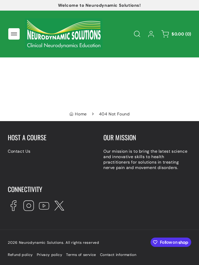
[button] (14, 34)
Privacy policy (49, 254)
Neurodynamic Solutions (41, 242)
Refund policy (20, 254)
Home (81, 114)
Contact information (118, 254)
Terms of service (81, 254)
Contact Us (19, 151)
